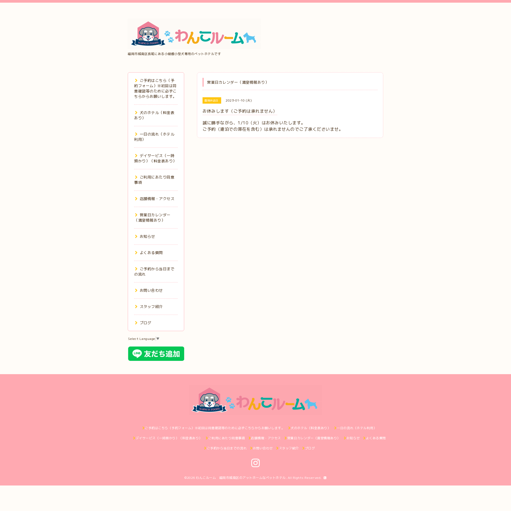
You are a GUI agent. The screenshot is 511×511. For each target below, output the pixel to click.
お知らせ (147, 236)
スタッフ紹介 (151, 306)
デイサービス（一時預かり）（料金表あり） (155, 158)
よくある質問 (151, 252)
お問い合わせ (151, 290)
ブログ (145, 322)
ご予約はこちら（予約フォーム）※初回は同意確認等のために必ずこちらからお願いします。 (155, 88)
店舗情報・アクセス (157, 198)
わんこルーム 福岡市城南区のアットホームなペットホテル (241, 477)
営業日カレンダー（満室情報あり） (152, 217)
